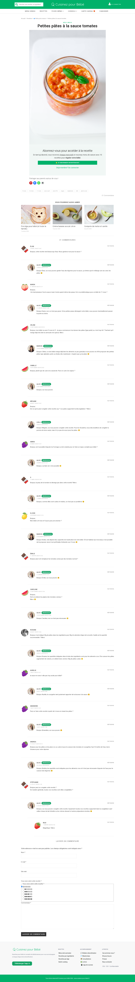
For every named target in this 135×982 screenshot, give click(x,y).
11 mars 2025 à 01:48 (35, 479)
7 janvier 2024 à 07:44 (49, 824)
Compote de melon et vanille (96, 226)
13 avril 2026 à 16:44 (42, 267)
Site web (24, 871)
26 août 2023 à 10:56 (35, 632)
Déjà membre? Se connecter (67, 168)
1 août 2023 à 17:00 (42, 727)
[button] (22, 964)
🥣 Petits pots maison (40, 18)
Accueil (23, 18)
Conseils (72, 11)
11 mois (39, 191)
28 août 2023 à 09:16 (42, 653)
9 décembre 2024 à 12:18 (36, 515)
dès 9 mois (67, 22)
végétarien (70, 191)
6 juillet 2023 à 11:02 (36, 784)
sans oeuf (47, 191)
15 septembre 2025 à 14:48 (44, 348)
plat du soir (84, 191)
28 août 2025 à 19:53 (35, 403)
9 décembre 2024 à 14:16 (43, 536)
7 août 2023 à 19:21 (35, 672)
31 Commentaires (108, 195)
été (77, 191)
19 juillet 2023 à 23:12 (36, 744)
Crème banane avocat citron (64, 226)
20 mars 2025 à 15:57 (42, 462)
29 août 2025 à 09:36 (42, 424)
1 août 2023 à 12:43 (35, 708)
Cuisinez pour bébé (68, 4)
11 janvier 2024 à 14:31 (43, 574)
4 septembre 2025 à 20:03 (37, 367)
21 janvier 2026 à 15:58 (43, 308)
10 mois (31, 191)
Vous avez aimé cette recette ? (31, 881)
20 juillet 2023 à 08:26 (43, 765)
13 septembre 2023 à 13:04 (37, 591)
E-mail (23, 862)
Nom (23, 852)
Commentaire (26, 903)
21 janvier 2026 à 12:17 (36, 286)
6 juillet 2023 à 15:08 (42, 805)
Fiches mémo (57, 11)
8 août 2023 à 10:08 (42, 691)
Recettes (43, 11)
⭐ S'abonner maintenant (67, 163)
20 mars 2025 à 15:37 (35, 444)
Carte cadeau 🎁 (88, 11)
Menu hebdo (30, 11)
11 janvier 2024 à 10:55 (36, 555)
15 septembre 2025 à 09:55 (37, 327)
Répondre (110, 246)
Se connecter (116, 4)
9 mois (24, 191)
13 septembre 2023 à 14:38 (44, 615)
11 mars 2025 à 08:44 (42, 498)
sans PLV (55, 191)
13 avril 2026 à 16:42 (35, 248)
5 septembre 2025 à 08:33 (43, 386)
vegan (62, 191)
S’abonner (104, 11)
